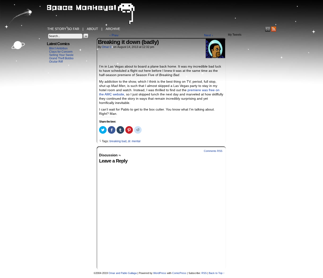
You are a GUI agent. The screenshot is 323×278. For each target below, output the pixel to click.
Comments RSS (213, 151)
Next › (208, 35)
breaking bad (118, 141)
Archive (113, 29)
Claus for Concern (61, 51)
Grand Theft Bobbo (61, 58)
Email (268, 29)
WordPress (159, 273)
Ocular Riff (56, 61)
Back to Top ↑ (217, 273)
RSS (274, 29)
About (92, 29)
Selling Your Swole (61, 55)
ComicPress (179, 273)
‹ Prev (113, 35)
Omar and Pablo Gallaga (123, 273)
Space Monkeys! (161, 14)
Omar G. (107, 47)
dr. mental (134, 141)
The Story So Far (63, 29)
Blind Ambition (58, 48)
